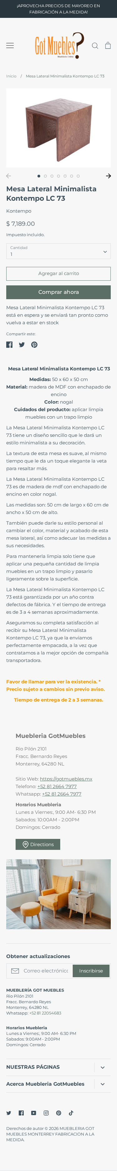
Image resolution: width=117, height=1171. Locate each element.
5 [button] (65, 176)
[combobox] (58, 251)
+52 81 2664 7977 (57, 786)
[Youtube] (33, 1113)
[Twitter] (8, 1113)
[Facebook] (21, 1113)
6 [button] (71, 176)
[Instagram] (46, 1113)
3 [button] (52, 176)
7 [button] (78, 176)
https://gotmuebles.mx (66, 779)
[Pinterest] (58, 1113)
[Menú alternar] (10, 45)
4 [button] (58, 176)
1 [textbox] (11, 254)
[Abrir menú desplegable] (102, 1067)
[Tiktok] (71, 1113)
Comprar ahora (58, 292)
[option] (58, 127)
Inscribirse (91, 971)
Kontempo (18, 211)
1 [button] (38, 176)
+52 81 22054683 (45, 1012)
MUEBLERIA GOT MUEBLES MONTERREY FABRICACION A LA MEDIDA (50, 1134)
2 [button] (45, 176)
